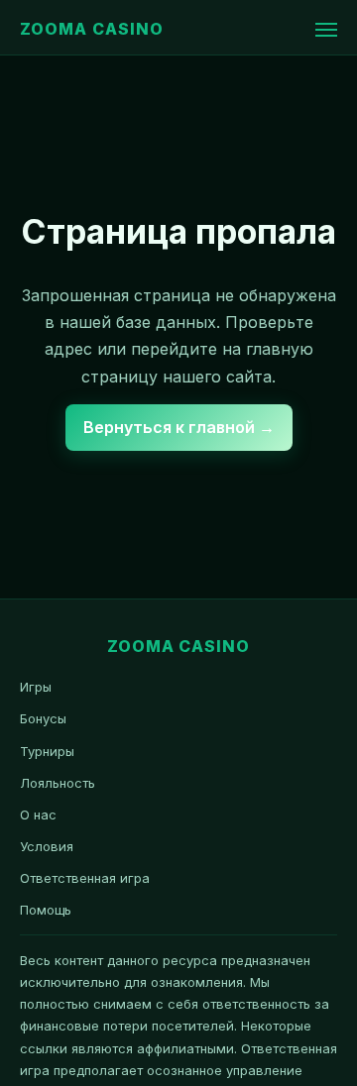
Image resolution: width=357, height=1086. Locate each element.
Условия (46, 846)
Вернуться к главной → (179, 427)
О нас (38, 814)
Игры (36, 687)
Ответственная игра (85, 878)
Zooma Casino (92, 29)
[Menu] (326, 30)
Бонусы (43, 718)
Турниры (47, 751)
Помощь (45, 910)
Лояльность (57, 783)
